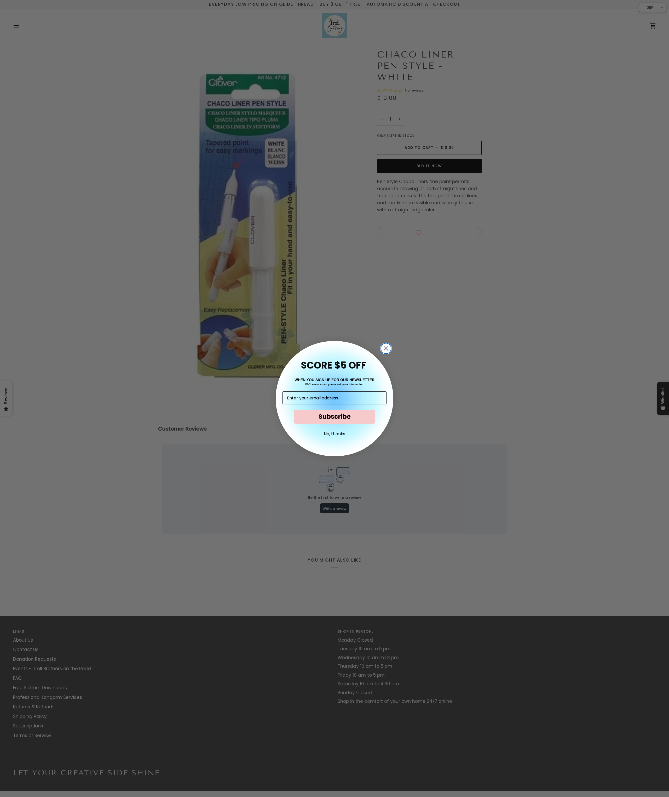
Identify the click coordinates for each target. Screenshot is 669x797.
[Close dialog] (386, 348)
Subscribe (335, 416)
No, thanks (334, 434)
